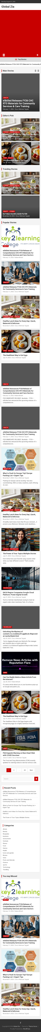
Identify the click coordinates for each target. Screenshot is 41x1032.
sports (5, 865)
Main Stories (8, 71)
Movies (5, 855)
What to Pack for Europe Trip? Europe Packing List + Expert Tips (19, 103)
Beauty (5, 211)
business (5, 836)
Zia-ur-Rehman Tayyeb (22, 109)
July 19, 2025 (7, 162)
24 (24, 770)
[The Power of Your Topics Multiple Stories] (20, 539)
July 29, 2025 (7, 638)
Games (5, 848)
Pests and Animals (9, 860)
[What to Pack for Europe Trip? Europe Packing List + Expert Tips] (20, 459)
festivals (5, 841)
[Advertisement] (20, 31)
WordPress (26, 1029)
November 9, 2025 (8, 109)
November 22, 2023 (9, 216)
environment (7, 839)
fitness (5, 132)
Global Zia (7, 6)
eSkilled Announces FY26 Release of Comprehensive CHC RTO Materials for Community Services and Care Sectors (18, 253)
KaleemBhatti (19, 257)
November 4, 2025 (8, 139)
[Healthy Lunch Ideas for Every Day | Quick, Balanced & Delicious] (20, 500)
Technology (14, 549)
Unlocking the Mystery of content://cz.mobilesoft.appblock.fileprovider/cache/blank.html (20, 634)
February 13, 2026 (8, 257)
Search (36, 779)
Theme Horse (33, 1026)
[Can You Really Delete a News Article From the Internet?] (20, 663)
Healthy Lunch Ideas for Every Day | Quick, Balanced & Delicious (19, 136)
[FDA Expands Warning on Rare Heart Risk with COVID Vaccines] (20, 739)
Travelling (7, 97)
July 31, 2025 (7, 556)
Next (31, 770)
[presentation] (35, 70)
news (5, 672)
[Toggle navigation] (3, 55)
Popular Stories (9, 222)
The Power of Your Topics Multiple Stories (19, 554)
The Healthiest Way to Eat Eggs (15, 160)
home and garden (8, 853)
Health (17, 132)
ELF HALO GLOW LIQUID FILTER (15, 214)
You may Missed (10, 876)
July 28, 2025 (7, 682)
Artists (5, 829)
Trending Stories (10, 169)
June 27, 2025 (7, 757)
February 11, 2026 (8, 291)
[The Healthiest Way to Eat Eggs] (20, 702)
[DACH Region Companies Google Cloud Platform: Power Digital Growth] (20, 578)
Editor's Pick (8, 115)
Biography (6, 834)
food (11, 132)
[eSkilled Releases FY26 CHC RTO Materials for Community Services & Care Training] (20, 418)
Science (5, 549)
